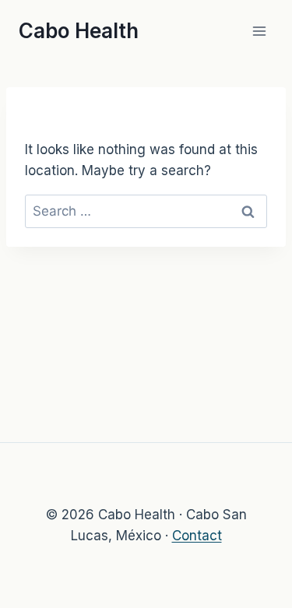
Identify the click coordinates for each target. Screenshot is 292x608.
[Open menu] (259, 31)
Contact (197, 535)
